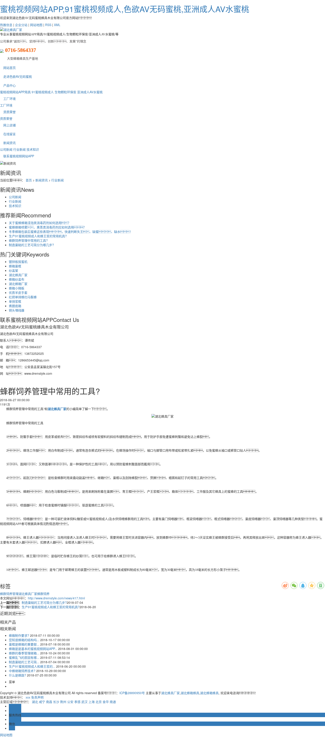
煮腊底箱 (15, 306)
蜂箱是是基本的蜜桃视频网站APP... (33, 648)
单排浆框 (15, 301)
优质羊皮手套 (18, 292)
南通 (113, 701)
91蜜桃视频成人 (43, 92)
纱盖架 (13, 270)
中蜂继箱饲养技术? (22, 671)
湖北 (35, 701)
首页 (29, 180)
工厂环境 (9, 98)
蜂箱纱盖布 (16, 279)
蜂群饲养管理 (9, 593)
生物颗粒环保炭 (65, 92)
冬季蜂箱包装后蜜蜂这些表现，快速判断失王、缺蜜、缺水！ (71, 231)
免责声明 (37, 697)
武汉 (84, 701)
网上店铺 (9, 125)
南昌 (49, 701)
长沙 (56, 701)
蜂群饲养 (43, 593)
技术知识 (33, 149)
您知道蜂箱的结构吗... (24, 640)
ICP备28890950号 (132, 693)
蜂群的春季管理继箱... (24, 653)
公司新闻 (6, 149)
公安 (70, 701)
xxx (28, 697)
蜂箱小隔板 (16, 288)
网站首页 (9, 67)
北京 (99, 701)
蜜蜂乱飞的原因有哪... (24, 657)
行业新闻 (19, 149)
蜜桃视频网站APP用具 (15, 92)
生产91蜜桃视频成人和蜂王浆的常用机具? (38, 236)
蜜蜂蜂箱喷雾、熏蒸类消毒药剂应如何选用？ (47, 227)
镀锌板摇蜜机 (18, 261)
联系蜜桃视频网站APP (18, 156)
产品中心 (9, 85)
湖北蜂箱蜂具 (190, 693)
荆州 (63, 701)
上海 (91, 701)
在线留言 (9, 134)
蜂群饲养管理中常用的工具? (28, 240)
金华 (106, 701)
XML (57, 25)
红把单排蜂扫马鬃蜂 (23, 297)
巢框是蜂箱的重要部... (24, 644)
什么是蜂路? (17, 675)
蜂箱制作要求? (19, 635)
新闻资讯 (9, 143)
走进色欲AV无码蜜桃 (17, 76)
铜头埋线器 (16, 310)
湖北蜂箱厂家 (18, 283)
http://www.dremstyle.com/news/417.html (56, 598)
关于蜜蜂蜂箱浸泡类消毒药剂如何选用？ (40, 222)
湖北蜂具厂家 (18, 275)
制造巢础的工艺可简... (24, 662)
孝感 (77, 701)
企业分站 (21, 25)
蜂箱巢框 (15, 266)
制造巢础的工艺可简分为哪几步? (31, 245)
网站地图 (36, 25)
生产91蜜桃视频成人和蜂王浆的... (32, 666)
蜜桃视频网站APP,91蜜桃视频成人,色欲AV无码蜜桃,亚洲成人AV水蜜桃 (124, 8)
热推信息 (6, 25)
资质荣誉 (9, 112)
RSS (48, 25)
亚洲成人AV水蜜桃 (90, 92)
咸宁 (42, 701)
